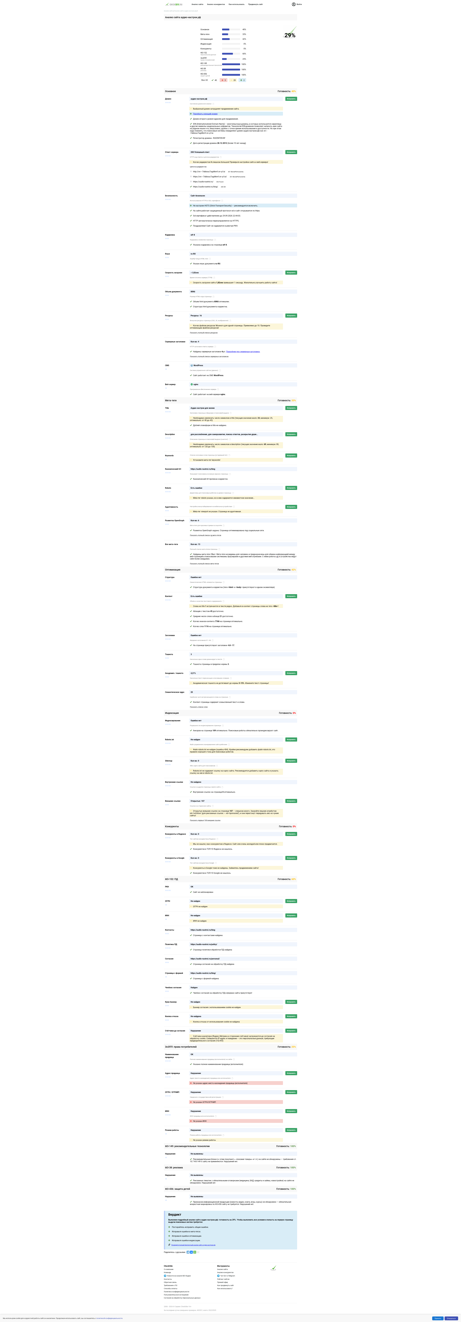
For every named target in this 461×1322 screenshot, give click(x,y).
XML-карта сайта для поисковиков (203, 766)
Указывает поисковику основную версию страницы (210, 474)
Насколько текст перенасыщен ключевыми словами (210, 678)
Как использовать (236, 4)
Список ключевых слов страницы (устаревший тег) (210, 455)
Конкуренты (205, 49)
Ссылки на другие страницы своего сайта (206, 787)
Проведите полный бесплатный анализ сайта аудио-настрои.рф (193, 1245)
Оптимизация (206, 39)
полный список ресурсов (204, 333)
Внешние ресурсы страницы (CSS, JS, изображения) (210, 320)
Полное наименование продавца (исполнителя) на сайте (212, 1059)
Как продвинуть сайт (225, 1285)
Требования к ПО (170, 1285)
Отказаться (451, 1318)
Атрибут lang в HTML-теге (200, 259)
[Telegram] (188, 1252)
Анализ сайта (197, 4)
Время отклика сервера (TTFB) (202, 277)
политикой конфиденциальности (109, 1318)
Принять (438, 1318)
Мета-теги (204, 34)
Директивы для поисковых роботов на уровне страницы (211, 493)
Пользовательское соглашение (176, 1295)
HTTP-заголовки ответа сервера (202, 346)
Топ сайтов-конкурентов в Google (203, 863)
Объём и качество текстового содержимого (207, 601)
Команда (167, 1272)
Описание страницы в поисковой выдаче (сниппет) (210, 439)
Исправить (291, 99)
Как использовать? (225, 1288)
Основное (204, 29)
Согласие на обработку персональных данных (182, 1298)
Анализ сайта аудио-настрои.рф (186, 11)
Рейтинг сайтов (223, 1279)
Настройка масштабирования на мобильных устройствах (212, 506)
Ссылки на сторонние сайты (201, 806)
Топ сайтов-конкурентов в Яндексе (204, 839)
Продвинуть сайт (255, 4)
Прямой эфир (222, 1282)
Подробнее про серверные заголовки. (243, 351)
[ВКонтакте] (191, 1252)
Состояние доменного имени (201, 104)
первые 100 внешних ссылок (205, 820)
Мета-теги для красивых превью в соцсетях (207, 525)
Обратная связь (170, 1282)
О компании (168, 1269)
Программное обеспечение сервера (204, 389)
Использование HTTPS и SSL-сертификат (206, 201)
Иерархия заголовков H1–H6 (201, 640)
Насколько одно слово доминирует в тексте (207, 659)
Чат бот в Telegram (227, 1276)
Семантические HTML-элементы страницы (207, 582)
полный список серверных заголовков (209, 356)
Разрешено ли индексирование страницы (206, 725)
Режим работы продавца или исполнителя (207, 1135)
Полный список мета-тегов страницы (204, 549)
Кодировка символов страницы (202, 240)
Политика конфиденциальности (176, 1292)
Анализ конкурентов (216, 4)
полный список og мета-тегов (205, 535)
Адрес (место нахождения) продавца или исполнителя (211, 1078)
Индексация (205, 44)
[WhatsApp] (194, 1252)
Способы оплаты (170, 1288)
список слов (199, 707)
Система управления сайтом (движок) (205, 370)
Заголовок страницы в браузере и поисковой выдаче (210, 413)
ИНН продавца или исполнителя (203, 1116)
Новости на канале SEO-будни (179, 1276)
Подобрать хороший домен (205, 114)
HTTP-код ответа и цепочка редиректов (205, 157)
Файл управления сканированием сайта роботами (209, 744)
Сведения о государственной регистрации (206, 1097)
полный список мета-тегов (204, 564)
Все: (204, 80)
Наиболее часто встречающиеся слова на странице (210, 697)
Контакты (168, 1279)
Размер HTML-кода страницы (202, 296)
